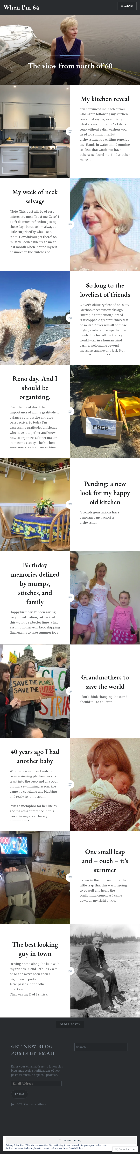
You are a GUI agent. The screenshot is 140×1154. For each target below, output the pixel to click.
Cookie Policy (76, 1148)
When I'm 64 (21, 7)
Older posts (70, 1024)
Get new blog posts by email (33, 1049)
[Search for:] (101, 1047)
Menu (128, 6)
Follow (19, 1094)
